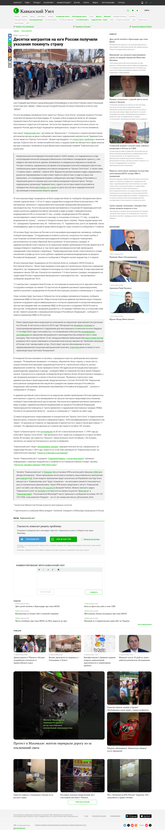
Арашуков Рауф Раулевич (120, 288)
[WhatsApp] (10, 43)
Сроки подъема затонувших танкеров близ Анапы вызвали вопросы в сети (127, 207)
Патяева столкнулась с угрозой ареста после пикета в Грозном (128, 100)
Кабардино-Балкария (119, 16)
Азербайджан (41, 16)
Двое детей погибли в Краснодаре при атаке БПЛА (128, 40)
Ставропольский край (123, 20)
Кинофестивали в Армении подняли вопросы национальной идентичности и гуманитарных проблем (100, 661)
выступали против (94, 338)
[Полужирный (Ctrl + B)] (39, 570)
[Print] (10, 66)
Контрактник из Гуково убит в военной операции (36, 613)
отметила (74, 347)
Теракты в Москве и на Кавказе (52, 453)
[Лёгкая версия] (142, 3)
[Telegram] (10, 39)
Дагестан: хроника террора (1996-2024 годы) (35, 465)
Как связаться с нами (99, 816)
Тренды (36, 2)
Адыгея (32, 16)
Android (23, 478)
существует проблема (83, 139)
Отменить (94, 592)
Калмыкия (132, 16)
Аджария (25, 16)
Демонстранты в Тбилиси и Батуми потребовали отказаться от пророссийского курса (29, 660)
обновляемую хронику (47, 446)
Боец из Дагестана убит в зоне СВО (99, 606)
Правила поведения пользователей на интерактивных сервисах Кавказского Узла (60, 825)
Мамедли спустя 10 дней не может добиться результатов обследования (134, 658)
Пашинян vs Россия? (83, 26)
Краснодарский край (36, 20)
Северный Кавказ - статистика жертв (66, 458)
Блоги (86, 2)
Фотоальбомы (108, 2)
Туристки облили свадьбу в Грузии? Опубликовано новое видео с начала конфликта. (128, 708)
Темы (27, 2)
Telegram (48, 472)
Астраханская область (63, 16)
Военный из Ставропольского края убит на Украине (107, 620)
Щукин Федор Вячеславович (121, 319)
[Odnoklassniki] (10, 55)
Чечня (134, 20)
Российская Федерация (66, 20)
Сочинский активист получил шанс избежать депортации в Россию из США (129, 147)
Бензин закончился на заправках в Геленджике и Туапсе (64, 658)
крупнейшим (47, 431)
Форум (77, 2)
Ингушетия (107, 16)
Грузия (91, 16)
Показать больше (82, 802)
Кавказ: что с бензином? (25, 26)
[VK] (10, 36)
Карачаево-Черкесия (20, 20)
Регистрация (45, 592)
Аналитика (48, 2)
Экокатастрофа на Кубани (142, 26)
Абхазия (16, 16)
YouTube (41, 491)
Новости (17, 2)
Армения (51, 16)
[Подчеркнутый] (48, 570)
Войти (147, 10)
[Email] (10, 62)
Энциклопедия (63, 2)
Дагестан (98, 16)
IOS (30, 478)
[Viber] (10, 47)
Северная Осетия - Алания (99, 20)
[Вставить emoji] (58, 570)
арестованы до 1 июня (45, 187)
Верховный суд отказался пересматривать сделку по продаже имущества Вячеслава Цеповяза (127, 57)
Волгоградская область (79, 16)
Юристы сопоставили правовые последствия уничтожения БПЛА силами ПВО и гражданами (129, 173)
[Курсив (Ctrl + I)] (43, 570)
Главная (16, 31)
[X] (10, 51)
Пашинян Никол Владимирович (123, 257)
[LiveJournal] (10, 58)
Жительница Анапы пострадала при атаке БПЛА (105, 613)
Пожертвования (115, 816)
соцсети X (50, 488)
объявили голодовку (83, 325)
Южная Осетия (142, 20)
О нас (86, 816)
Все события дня (145, 624)
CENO (95, 472)
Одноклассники (24, 494)
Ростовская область (82, 20)
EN (151, 2)
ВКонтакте (83, 491)
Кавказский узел (32, 133)
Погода (121, 2)
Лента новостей (26, 31)
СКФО (111, 20)
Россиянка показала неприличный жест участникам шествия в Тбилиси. (77, 796)
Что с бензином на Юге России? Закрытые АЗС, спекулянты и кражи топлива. (128, 796)
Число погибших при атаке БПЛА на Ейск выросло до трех (41, 620)
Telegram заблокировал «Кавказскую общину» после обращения (127, 749)
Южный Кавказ (19, 23)
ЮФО (27, 23)
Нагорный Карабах (51, 20)
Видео (95, 2)
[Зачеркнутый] (52, 570)
